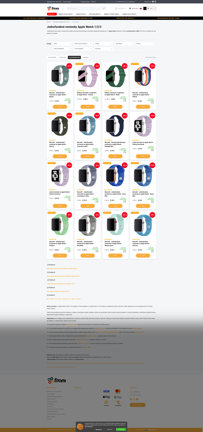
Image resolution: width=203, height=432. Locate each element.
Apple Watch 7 (88, 363)
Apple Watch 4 (114, 363)
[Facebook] (131, 399)
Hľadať (103, 8)
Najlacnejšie (52, 57)
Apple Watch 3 (123, 363)
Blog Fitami (49, 406)
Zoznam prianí (135, 8)
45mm (53, 367)
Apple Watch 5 (105, 363)
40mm (70, 367)
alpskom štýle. (86, 347)
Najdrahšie (62, 57)
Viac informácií (89, 426)
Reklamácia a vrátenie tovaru (54, 391)
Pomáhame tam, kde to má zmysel (55, 409)
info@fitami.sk (136, 391)
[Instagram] (134, 399)
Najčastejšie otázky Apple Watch (54, 1)
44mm (57, 367)
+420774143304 (137, 395)
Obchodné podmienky (52, 411)
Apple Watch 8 (79, 363)
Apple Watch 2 (131, 363)
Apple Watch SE (70, 363)
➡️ (48, 265)
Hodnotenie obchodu (52, 401)
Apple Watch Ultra (60, 363)
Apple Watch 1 (140, 363)
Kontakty (49, 419)
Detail (60, 106)
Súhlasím (122, 429)
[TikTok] (137, 399)
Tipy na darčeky (51, 394)
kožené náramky (137, 328)
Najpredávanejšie (74, 57)
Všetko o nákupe (86, 1)
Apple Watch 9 (51, 363)
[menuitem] (52, 14)
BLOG (94, 1)
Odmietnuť (109, 429)
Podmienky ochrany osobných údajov (56, 414)
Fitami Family (50, 404)
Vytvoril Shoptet (140, 429)
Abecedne (85, 57)
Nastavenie (99, 429)
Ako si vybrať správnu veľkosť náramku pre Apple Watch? (63, 276)
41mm (65, 367)
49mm (49, 367)
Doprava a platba (51, 416)
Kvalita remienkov (67, 1)
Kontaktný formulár (137, 404)
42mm (61, 367)
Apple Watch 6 (97, 363)
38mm (74, 367)
